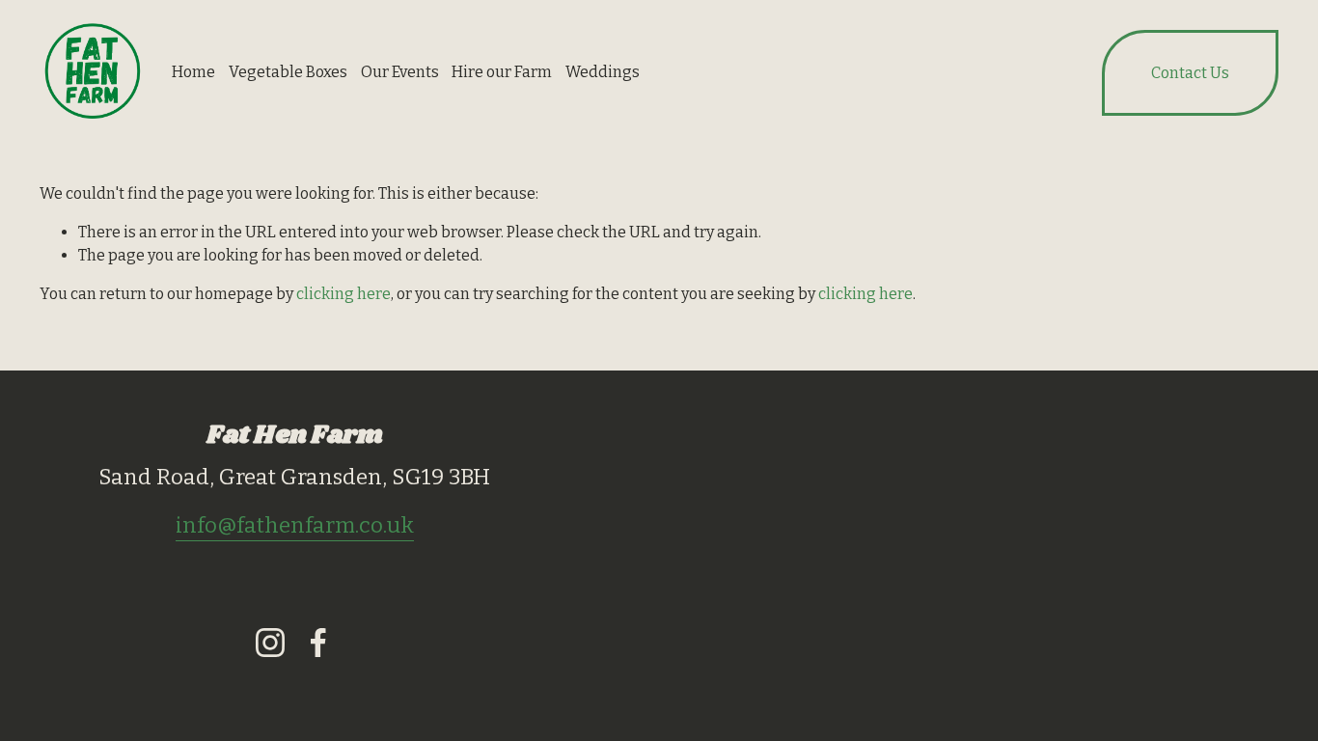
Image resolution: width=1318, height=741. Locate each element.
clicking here (343, 294)
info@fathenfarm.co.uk (295, 525)
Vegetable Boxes (288, 72)
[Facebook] (318, 642)
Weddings (602, 72)
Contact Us (1190, 73)
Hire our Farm (502, 72)
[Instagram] (270, 642)
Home (193, 72)
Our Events (400, 72)
